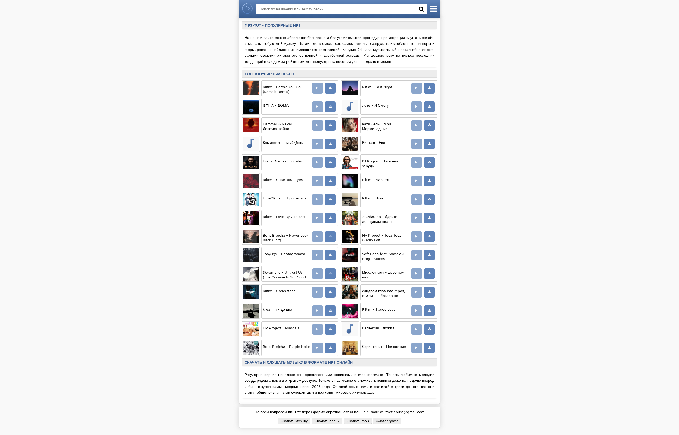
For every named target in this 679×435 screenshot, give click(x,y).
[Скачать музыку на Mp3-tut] (247, 9)
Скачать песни (327, 421)
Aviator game (387, 421)
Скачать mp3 (358, 421)
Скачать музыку (294, 421)
